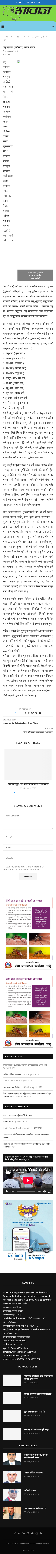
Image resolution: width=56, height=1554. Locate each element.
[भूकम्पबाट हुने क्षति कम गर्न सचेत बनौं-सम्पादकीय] (28, 764)
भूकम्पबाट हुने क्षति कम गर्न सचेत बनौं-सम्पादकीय (28, 784)
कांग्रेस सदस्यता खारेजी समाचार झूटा (37, 1393)
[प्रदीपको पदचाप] (12, 1495)
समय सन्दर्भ (38, 1128)
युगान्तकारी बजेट (21, 1121)
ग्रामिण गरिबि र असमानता (12, 1074)
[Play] (6, 1191)
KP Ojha (7, 1121)
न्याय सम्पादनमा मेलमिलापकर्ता (14, 1087)
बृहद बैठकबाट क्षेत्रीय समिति (34, 1411)
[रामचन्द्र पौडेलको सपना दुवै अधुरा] (12, 1434)
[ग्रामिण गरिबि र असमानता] (12, 1477)
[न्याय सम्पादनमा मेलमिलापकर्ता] (12, 1513)
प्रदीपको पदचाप (9, 1080)
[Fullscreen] (49, 1191)
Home (5, 36)
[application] (28, 1180)
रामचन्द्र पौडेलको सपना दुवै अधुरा (36, 1429)
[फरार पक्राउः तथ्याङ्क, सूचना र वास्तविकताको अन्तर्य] (12, 1459)
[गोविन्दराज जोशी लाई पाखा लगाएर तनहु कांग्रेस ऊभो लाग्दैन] (12, 1380)
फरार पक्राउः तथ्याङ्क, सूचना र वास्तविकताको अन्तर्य (23, 1065)
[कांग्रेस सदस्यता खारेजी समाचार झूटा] (12, 1398)
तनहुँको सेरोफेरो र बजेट (24, 1115)
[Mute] (44, 1191)
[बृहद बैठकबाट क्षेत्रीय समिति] (12, 1416)
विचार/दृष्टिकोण (20, 36)
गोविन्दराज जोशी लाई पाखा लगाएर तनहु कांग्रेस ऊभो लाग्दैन (38, 1377)
